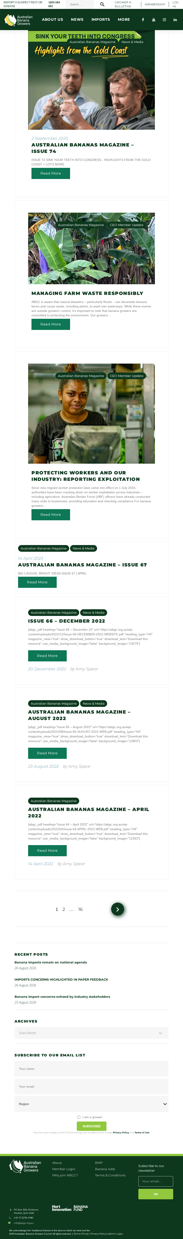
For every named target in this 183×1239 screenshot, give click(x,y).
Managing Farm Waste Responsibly (87, 293)
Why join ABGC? (65, 1175)
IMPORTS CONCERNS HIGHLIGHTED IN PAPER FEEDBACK (61, 980)
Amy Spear (87, 669)
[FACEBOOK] (143, 19)
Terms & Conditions (110, 1175)
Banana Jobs (105, 1169)
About (57, 1163)
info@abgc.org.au (24, 1223)
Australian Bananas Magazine (92, 42)
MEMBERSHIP (155, 4)
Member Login (63, 1169)
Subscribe (92, 1126)
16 (80, 909)
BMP (99, 1163)
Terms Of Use (81, 1233)
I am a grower (92, 1117)
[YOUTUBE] (153, 19)
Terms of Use (142, 1132)
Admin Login (115, 1233)
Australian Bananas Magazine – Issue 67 (82, 565)
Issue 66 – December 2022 (66, 621)
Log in (176, 4)
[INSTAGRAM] (164, 19)
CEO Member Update (126, 225)
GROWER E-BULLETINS (123, 4)
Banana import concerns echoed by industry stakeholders (62, 997)
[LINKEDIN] (175, 19)
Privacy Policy (121, 1132)
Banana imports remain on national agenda (51, 962)
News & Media (132, 42)
